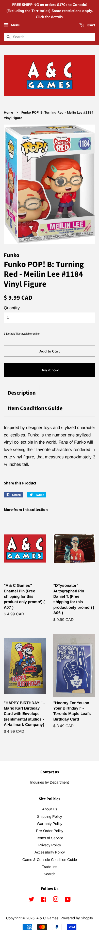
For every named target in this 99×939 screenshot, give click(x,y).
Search (49, 874)
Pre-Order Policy (49, 831)
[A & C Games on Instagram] (55, 900)
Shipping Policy (49, 816)
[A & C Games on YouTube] (68, 900)
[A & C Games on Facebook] (43, 900)
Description (22, 393)
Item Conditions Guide (35, 408)
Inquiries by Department (49, 782)
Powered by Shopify (76, 918)
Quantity (12, 308)
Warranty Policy (49, 824)
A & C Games (47, 918)
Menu (15, 25)
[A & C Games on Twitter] (31, 900)
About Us (49, 809)
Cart (90, 25)
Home (8, 112)
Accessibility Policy (50, 852)
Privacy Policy (49, 845)
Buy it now (50, 370)
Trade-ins (49, 867)
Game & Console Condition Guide (49, 860)
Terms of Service (49, 838)
